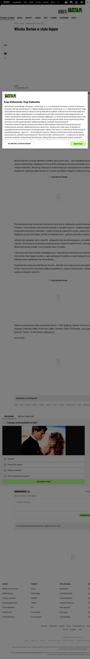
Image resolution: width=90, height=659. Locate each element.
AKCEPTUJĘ (78, 144)
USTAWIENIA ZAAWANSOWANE (19, 144)
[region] (45, 119)
